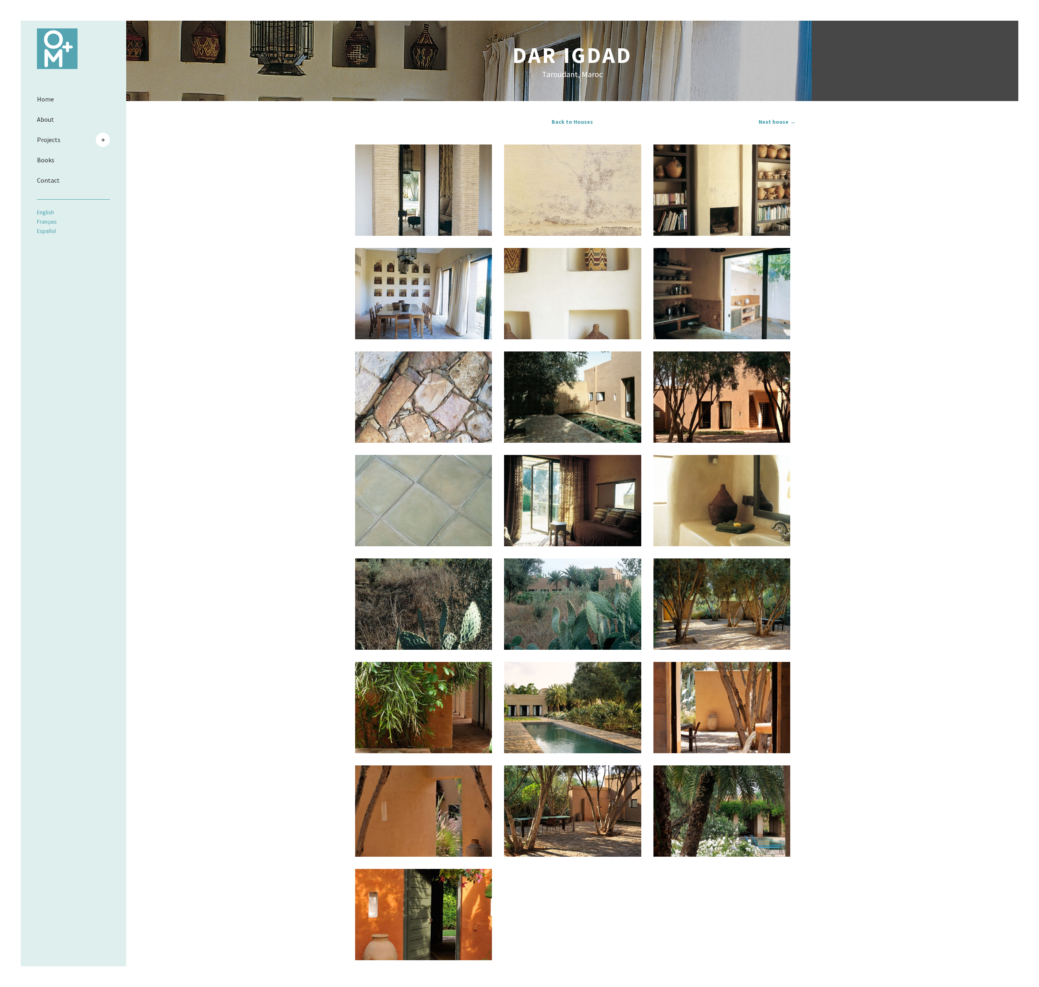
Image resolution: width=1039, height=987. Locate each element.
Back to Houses (572, 121)
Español (46, 231)
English (45, 212)
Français (47, 221)
